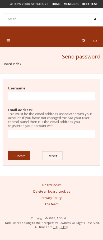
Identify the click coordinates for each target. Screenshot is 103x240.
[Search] (95, 18)
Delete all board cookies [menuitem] (51, 191)
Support (88, 29)
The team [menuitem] (52, 204)
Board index (12, 64)
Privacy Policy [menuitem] (51, 198)
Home (56, 4)
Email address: (20, 109)
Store (42, 29)
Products (63, 29)
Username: (17, 88)
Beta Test (90, 4)
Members (71, 4)
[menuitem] (95, 41)
